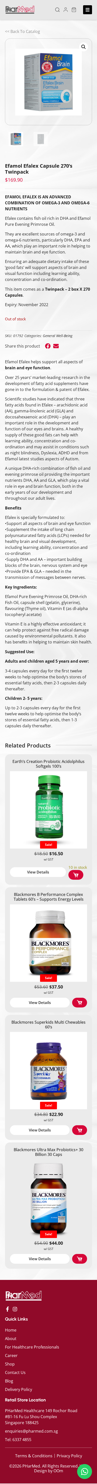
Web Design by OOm (61, 1468)
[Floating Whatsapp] (84, 1471)
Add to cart (75, 875)
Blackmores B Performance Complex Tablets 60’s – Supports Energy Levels (49, 897)
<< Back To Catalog (22, 31)
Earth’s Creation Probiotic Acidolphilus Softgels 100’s (48, 764)
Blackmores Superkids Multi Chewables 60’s (48, 1024)
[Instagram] (14, 1309)
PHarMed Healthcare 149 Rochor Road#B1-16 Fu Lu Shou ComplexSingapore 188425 (41, 1416)
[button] (57, 9)
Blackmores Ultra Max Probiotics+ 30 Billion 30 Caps (48, 1152)
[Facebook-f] (7, 1309)
